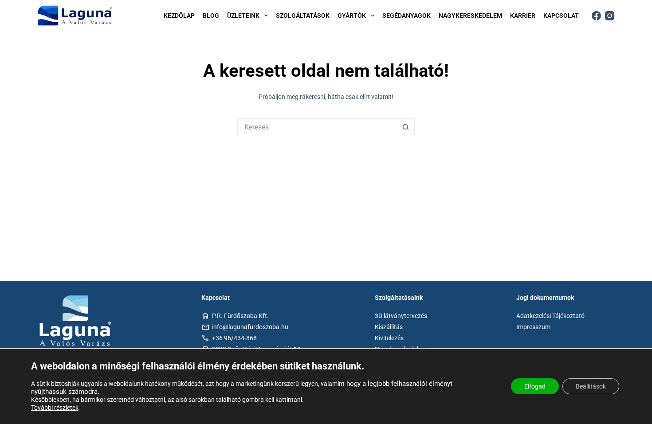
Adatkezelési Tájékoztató (550, 315)
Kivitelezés (389, 338)
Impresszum (533, 326)
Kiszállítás (389, 326)
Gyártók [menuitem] (352, 15)
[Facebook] (596, 15)
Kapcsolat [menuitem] (561, 15)
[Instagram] (609, 15)
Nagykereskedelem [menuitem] (470, 15)
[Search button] (406, 127)
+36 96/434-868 (234, 338)
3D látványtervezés (401, 315)
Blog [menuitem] (211, 15)
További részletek (55, 407)
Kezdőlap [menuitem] (179, 15)
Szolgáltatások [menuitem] (303, 15)
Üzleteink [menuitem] (243, 15)
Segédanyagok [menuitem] (406, 15)
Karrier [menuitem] (522, 15)
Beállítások (591, 386)
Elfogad (535, 386)
